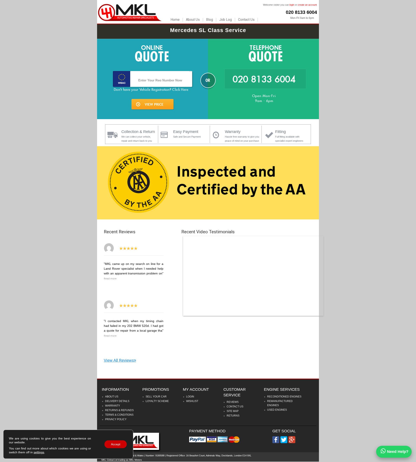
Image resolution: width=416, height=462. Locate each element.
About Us (193, 19)
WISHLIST (192, 401)
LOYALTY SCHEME (157, 401)
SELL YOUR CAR (156, 396)
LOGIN (190, 396)
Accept (115, 444)
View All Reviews (119, 360)
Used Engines (277, 409)
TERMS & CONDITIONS (119, 414)
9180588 (159, 455)
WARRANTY (112, 405)
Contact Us (246, 19)
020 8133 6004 (301, 12)
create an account (307, 4)
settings (39, 452)
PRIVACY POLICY (116, 419)
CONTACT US (235, 406)
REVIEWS (233, 402)
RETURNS (233, 415)
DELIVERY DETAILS (117, 401)
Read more (110, 278)
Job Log (225, 19)
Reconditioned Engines (284, 396)
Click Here (180, 89)
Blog (209, 19)
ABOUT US (111, 396)
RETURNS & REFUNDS (119, 410)
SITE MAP (233, 411)
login (291, 4)
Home (175, 19)
